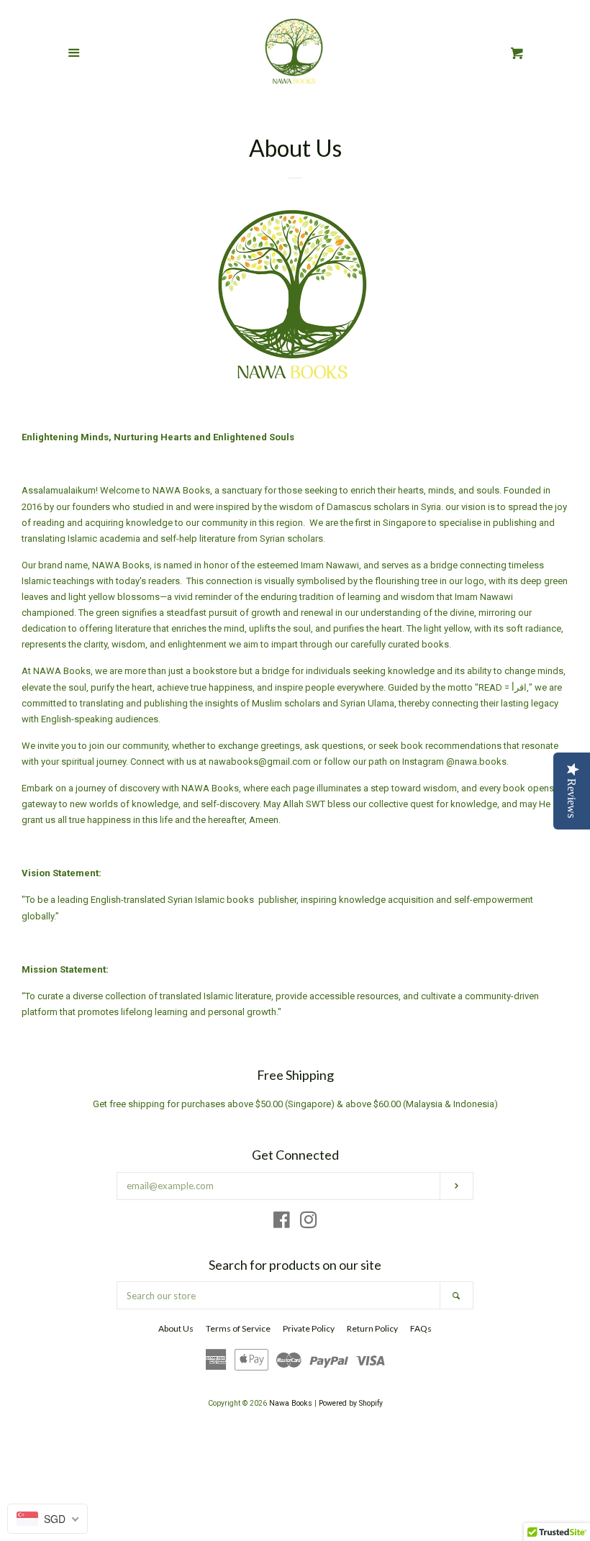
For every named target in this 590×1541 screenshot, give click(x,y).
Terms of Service (238, 1328)
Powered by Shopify (351, 1403)
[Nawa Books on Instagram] (308, 1223)
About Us (176, 1328)
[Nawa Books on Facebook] (282, 1223)
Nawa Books (291, 1403)
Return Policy (372, 1328)
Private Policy (309, 1328)
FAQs (421, 1328)
